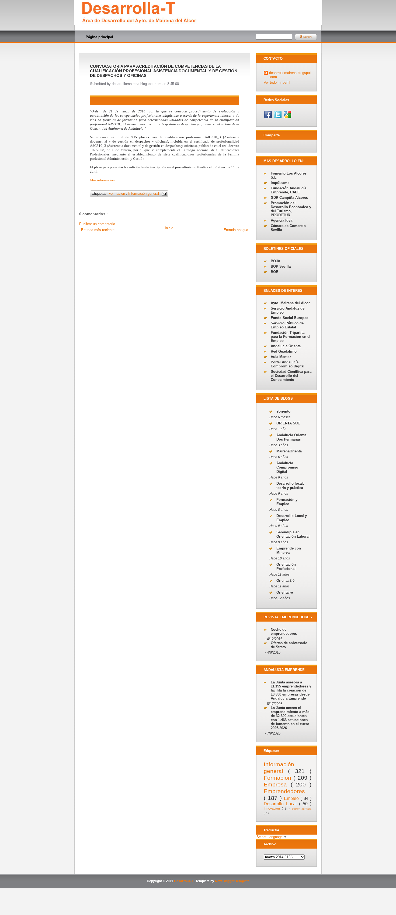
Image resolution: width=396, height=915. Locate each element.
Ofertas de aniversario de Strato (289, 645)
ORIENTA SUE (288, 423)
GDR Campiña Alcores (289, 198)
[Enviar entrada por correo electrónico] (163, 193)
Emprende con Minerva (288, 550)
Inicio (169, 228)
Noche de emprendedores (284, 631)
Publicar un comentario (97, 224)
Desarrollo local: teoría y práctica (290, 485)
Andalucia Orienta (286, 346)
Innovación (273, 808)
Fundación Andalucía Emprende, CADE (288, 190)
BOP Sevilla (281, 266)
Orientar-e (284, 592)
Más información (102, 180)
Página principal (99, 37)
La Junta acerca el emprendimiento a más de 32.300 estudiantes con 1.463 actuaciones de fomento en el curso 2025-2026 (290, 718)
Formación (117, 193)
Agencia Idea (281, 220)
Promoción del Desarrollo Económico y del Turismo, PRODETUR (291, 209)
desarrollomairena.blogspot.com (290, 75)
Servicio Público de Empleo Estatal (287, 325)
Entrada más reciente (97, 230)
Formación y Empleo (286, 502)
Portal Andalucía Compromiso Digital (287, 364)
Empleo (292, 798)
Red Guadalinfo (284, 351)
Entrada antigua (236, 230)
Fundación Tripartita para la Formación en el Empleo (290, 337)
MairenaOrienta (289, 451)
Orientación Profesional (286, 566)
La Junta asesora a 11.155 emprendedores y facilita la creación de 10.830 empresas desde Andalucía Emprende (291, 690)
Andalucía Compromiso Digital (287, 467)
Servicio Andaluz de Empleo (287, 310)
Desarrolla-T (184, 881)
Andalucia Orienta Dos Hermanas (291, 437)
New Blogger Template (232, 881)
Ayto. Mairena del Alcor (290, 303)
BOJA (275, 261)
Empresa (277, 784)
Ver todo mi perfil (277, 82)
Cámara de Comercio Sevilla (288, 228)
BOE (274, 272)
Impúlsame (280, 183)
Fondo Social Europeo (289, 318)
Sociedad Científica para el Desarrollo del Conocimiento (291, 376)
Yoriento (283, 411)
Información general (144, 193)
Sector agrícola (301, 808)
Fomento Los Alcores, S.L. (289, 175)
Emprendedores (284, 791)
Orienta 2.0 (285, 581)
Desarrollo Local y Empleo (291, 518)
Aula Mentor (281, 357)
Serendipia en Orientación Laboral (293, 534)
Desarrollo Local (281, 803)
